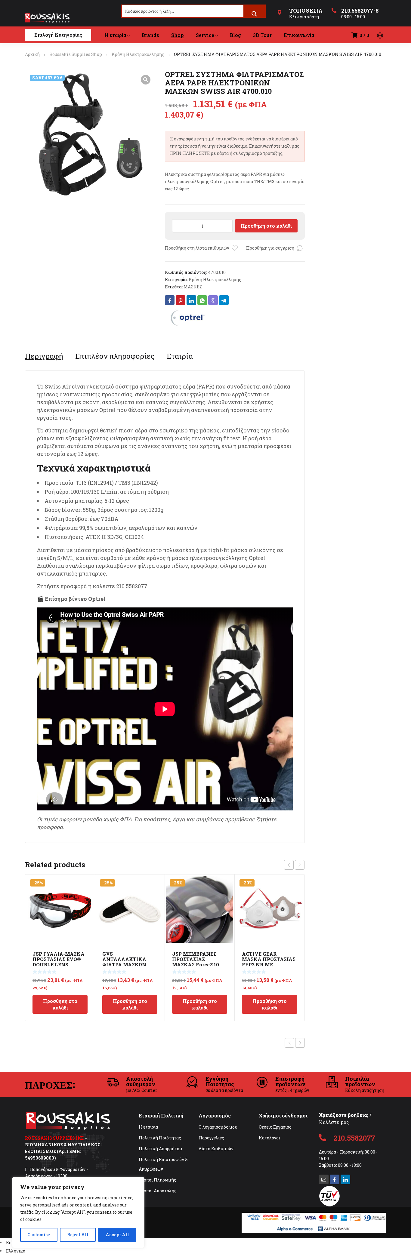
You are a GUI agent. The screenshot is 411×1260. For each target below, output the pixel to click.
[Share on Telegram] (224, 300)
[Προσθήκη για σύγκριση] (300, 248)
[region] (78, 1212)
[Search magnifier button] (254, 14)
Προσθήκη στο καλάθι (266, 226)
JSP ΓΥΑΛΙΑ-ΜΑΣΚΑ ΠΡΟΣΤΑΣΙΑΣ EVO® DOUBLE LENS (58, 959)
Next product (300, 1043)
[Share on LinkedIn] (191, 300)
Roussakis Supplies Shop (75, 54)
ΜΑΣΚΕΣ (193, 287)
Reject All (77, 1234)
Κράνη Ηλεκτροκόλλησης (138, 54)
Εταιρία (180, 356)
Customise (38, 1234)
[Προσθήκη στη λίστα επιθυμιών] (235, 248)
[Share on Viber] (213, 300)
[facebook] (334, 1179)
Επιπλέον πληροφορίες (115, 356)
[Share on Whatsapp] (202, 300)
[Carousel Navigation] (294, 865)
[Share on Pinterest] (180, 300)
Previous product (289, 1043)
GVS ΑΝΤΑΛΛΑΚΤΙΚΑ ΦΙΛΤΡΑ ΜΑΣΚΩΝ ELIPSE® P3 (124, 962)
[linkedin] (345, 1179)
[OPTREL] (187, 318)
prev (289, 865)
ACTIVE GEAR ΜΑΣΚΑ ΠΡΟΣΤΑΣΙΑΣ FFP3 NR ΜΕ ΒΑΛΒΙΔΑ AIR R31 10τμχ (268, 965)
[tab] (44, 356)
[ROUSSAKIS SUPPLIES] (47, 18)
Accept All (117, 1234)
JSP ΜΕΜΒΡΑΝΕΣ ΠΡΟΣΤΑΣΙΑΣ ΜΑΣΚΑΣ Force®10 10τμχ (195, 962)
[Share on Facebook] (170, 300)
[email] (324, 1179)
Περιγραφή (44, 356)
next (299, 865)
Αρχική (32, 54)
